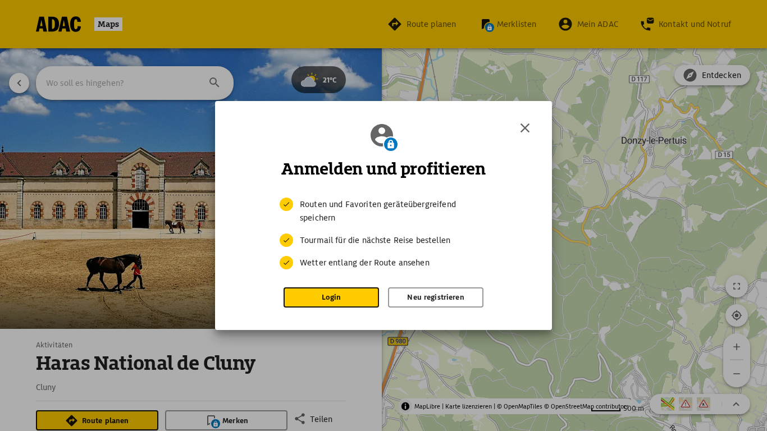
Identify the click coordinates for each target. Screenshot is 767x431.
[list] (383, 233)
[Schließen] (525, 127)
